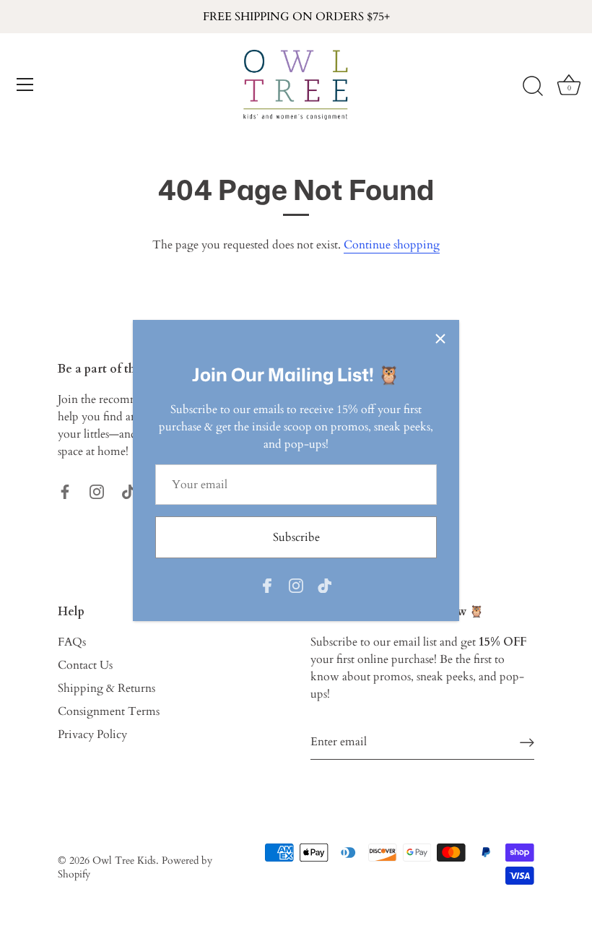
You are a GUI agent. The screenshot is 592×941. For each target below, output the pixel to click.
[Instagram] (296, 584)
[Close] (440, 339)
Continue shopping (392, 245)
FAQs (72, 642)
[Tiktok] (325, 584)
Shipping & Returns (106, 688)
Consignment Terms (109, 711)
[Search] (533, 87)
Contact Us (85, 665)
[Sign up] (527, 742)
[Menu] (25, 84)
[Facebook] (267, 584)
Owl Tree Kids (124, 860)
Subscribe (296, 537)
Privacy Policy (92, 734)
